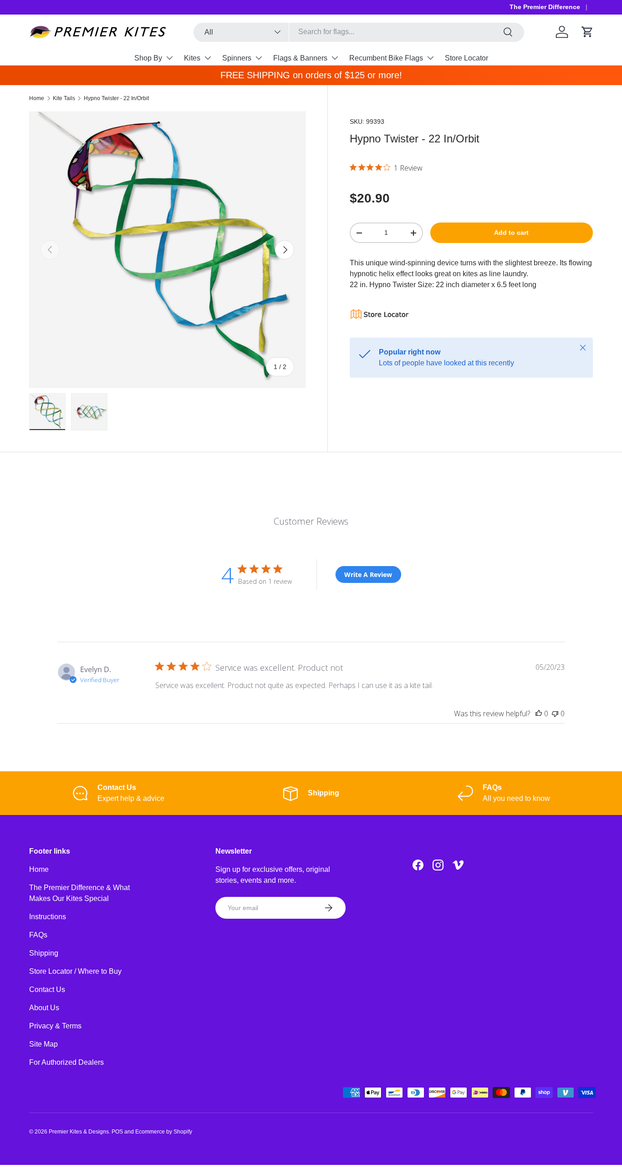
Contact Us (47, 989)
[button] (587, 32)
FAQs (38, 935)
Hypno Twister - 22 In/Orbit (116, 98)
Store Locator (466, 58)
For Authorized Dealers (66, 1062)
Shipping (43, 953)
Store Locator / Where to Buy (75, 971)
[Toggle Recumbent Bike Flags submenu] (430, 57)
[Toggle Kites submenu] (207, 57)
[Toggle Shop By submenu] (169, 57)
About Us (44, 1008)
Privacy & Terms (55, 1026)
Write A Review (368, 574)
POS (117, 1131)
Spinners (236, 58)
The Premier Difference (545, 6)
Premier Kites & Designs (79, 1131)
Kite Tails (64, 98)
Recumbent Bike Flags (386, 58)
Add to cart (511, 232)
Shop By (148, 58)
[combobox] (359, 31)
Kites (192, 58)
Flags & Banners (300, 58)
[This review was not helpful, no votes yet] (555, 713)
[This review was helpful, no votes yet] (538, 713)
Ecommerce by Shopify (163, 1131)
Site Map (43, 1044)
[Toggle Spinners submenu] (258, 57)
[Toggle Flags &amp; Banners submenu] (334, 57)
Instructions (47, 917)
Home (36, 98)
